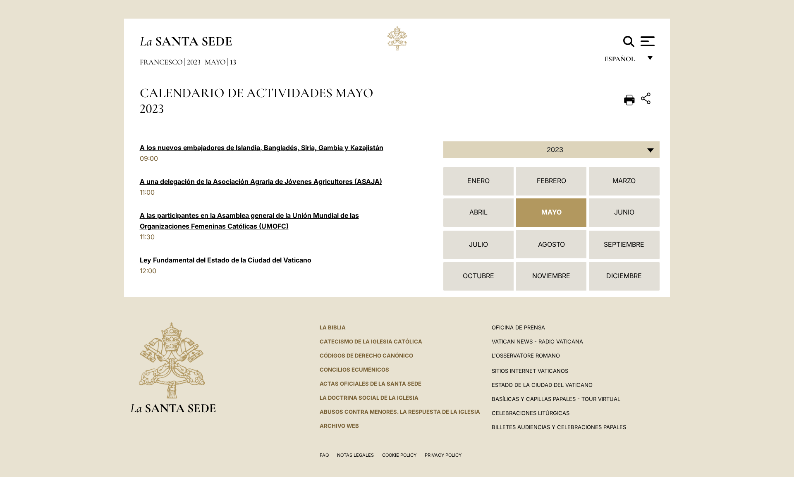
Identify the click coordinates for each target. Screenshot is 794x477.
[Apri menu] (647, 41)
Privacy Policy (443, 455)
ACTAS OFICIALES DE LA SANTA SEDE (370, 383)
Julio (478, 244)
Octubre (478, 276)
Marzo (624, 180)
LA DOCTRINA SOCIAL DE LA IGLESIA (369, 397)
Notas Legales (355, 455)
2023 (194, 62)
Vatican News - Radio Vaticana (537, 341)
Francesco (161, 62)
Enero (478, 180)
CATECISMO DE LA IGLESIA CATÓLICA (371, 341)
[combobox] (551, 149)
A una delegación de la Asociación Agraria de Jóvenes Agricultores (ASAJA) (261, 181)
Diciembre (624, 276)
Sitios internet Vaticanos (530, 370)
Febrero (551, 180)
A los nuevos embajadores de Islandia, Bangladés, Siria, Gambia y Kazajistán (261, 147)
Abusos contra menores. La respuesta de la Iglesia (400, 411)
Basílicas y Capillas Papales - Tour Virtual (556, 399)
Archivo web (339, 425)
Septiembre (624, 244)
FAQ (324, 455)
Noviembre (551, 276)
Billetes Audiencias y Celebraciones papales (559, 427)
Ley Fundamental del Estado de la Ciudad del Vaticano (225, 260)
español (623, 61)
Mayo (215, 62)
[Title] (647, 100)
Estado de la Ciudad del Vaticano (542, 385)
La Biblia (333, 327)
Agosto (551, 244)
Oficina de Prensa (518, 327)
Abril (478, 212)
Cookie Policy (399, 455)
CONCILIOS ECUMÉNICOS (354, 369)
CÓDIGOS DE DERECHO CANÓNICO (366, 355)
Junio (624, 212)
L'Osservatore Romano (526, 355)
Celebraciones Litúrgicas (530, 413)
